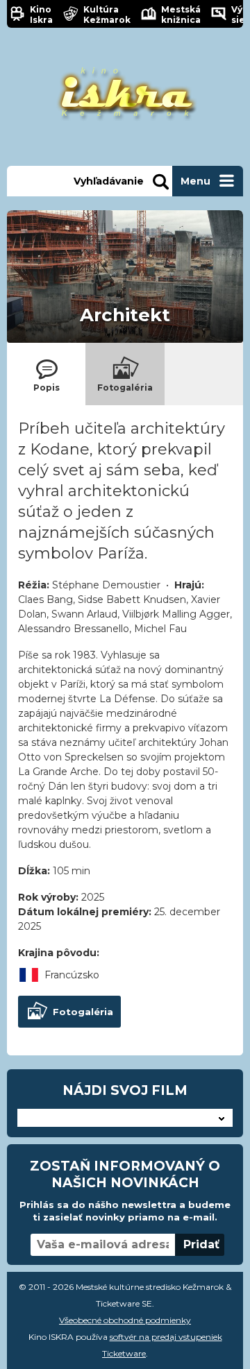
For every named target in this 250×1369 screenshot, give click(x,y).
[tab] (46, 374)
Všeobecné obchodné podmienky (125, 1320)
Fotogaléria (83, 1011)
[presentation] (46, 374)
